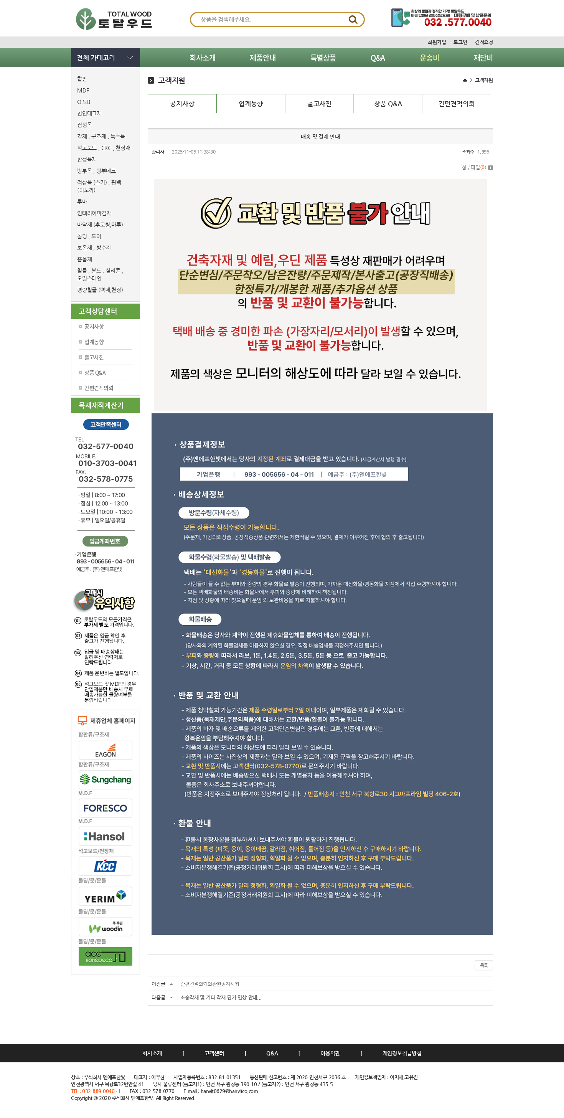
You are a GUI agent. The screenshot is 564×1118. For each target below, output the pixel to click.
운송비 (429, 57)
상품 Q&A (95, 372)
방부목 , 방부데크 (96, 171)
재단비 (483, 57)
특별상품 (323, 57)
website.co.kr (112, 1105)
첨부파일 (474, 167)
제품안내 (262, 57)
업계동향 (94, 341)
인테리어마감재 (94, 213)
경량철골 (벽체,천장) (100, 290)
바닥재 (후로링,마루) (100, 224)
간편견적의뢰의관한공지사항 (209, 984)
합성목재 (87, 159)
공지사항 (94, 326)
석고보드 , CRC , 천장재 (103, 148)
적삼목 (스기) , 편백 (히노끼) (99, 186)
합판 (82, 79)
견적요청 (484, 42)
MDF (83, 90)
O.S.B (83, 102)
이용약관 (330, 1053)
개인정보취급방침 (402, 1053)
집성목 (84, 125)
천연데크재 (89, 113)
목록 (484, 965)
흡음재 (84, 259)
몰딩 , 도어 (89, 236)
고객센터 (214, 1053)
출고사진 (94, 357)
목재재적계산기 (101, 405)
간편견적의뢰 (98, 387)
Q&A (378, 57)
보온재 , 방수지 (94, 247)
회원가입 (437, 42)
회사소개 (202, 57)
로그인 (460, 42)
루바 (82, 201)
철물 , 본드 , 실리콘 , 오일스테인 (100, 274)
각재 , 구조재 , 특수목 (101, 136)
